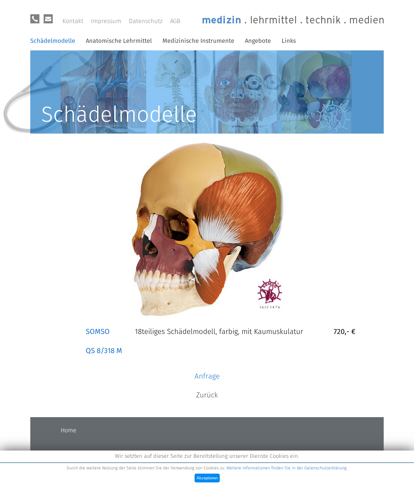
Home (68, 430)
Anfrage (207, 376)
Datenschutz (145, 21)
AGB (175, 21)
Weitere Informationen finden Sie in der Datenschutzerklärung (286, 468)
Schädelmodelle (52, 41)
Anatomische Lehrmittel (119, 41)
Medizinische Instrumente (198, 41)
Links (289, 41)
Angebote (258, 41)
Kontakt (72, 21)
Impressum (106, 21)
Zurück (207, 395)
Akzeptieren (207, 478)
